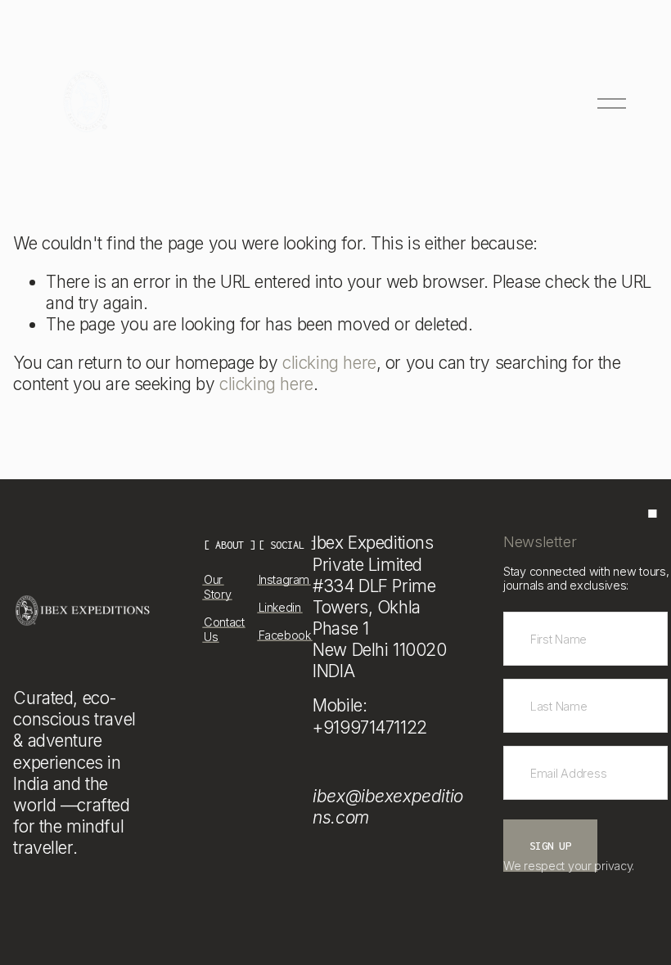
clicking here (329, 362)
